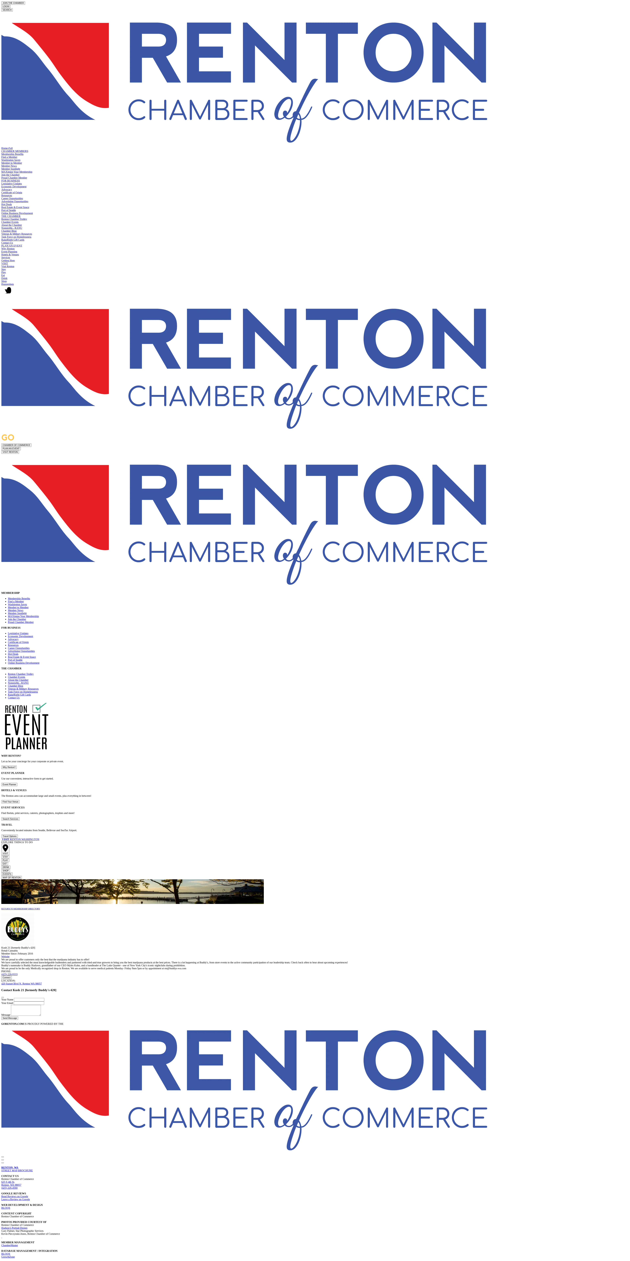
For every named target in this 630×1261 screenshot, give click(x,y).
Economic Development (13, 186)
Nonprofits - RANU (11, 228)
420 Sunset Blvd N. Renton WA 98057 (21, 983)
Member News (9, 165)
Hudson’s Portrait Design (14, 1228)
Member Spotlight (10, 168)
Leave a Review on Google (15, 1199)
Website (5, 956)
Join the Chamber (10, 174)
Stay (3, 269)
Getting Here (8, 260)
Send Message (10, 1018)
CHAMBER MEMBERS (14, 151)
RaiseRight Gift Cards (12, 239)
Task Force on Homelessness (16, 236)
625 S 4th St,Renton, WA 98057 (11, 1183)
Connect (6, 977)
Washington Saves (10, 160)
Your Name (7, 999)
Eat (3, 275)
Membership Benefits (12, 154)
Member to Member (11, 163)
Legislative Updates (11, 183)
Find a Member (9, 157)
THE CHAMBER (11, 216)
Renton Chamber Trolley (14, 219)
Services (5, 257)
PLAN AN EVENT (11, 245)
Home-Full (7, 148)
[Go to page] (1, 839)
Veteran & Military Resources (16, 233)
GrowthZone (8, 1256)
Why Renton (8, 248)
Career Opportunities (12, 198)
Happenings (7, 284)
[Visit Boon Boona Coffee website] (1, 1236)
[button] (315, 292)
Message (6, 1014)
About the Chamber (11, 225)
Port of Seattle (8, 210)
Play (3, 272)
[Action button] (2, 1156)
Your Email (7, 1003)
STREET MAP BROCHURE (17, 1169)
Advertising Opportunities (14, 201)
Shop (4, 281)
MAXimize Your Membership (16, 171)
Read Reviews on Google (14, 1196)
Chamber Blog (9, 231)
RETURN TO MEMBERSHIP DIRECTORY (20, 909)
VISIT (4, 263)
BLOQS (5, 1207)
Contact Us (7, 242)
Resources (6, 195)
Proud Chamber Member (14, 177)
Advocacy (6, 189)
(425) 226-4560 (9, 1187)
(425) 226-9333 (9, 974)
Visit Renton (7, 266)
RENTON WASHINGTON (20, 839)
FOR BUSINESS (10, 180)
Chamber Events (10, 222)
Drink (4, 278)
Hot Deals (6, 204)
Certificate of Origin (11, 192)
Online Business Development (17, 213)
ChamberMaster (9, 1245)
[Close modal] (2, 997)
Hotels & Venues (10, 254)
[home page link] (247, 145)
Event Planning (9, 251)
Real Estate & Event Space (15, 207)
